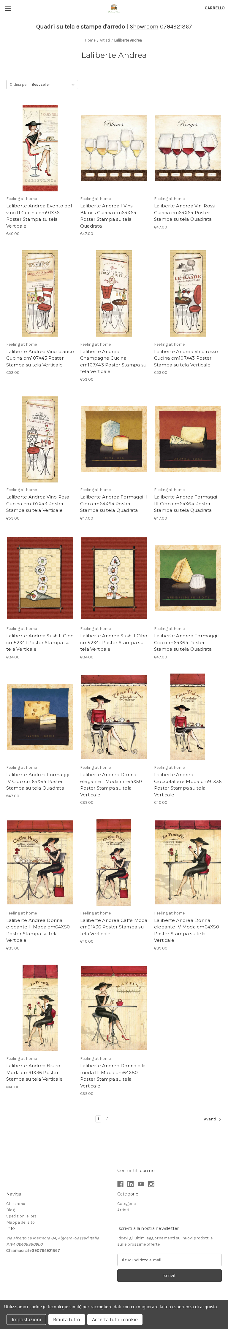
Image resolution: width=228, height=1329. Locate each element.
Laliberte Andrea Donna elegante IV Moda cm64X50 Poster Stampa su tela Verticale (186, 930)
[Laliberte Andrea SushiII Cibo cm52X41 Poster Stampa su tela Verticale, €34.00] (40, 578)
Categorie (126, 1203)
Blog (10, 1209)
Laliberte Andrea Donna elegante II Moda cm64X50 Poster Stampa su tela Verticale (38, 930)
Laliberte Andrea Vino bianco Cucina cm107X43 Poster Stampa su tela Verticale (40, 358)
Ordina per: (19, 84)
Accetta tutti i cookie (115, 1319)
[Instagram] (151, 1184)
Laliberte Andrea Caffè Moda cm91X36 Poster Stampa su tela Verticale (114, 926)
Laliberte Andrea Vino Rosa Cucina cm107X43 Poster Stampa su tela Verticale (37, 503)
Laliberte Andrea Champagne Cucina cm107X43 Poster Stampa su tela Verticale (113, 361)
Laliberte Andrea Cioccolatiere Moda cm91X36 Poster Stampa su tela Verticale (188, 785)
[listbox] (54, 84)
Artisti (123, 1209)
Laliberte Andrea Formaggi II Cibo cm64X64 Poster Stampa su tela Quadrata (114, 503)
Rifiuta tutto (66, 1319)
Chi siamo (15, 1203)
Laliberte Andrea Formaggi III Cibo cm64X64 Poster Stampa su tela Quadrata (185, 503)
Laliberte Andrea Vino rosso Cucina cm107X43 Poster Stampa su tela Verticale (186, 358)
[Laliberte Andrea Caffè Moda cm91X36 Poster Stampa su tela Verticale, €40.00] (114, 862)
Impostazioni (26, 1319)
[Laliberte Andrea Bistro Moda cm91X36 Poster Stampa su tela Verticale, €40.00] (40, 1008)
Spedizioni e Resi (21, 1216)
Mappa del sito (20, 1222)
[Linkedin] (130, 1184)
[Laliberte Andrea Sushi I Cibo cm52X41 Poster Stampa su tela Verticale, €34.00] (114, 578)
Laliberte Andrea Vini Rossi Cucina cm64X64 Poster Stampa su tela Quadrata (185, 212)
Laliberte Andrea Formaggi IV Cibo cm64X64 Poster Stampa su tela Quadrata (37, 781)
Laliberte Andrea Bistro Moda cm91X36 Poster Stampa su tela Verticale (34, 1072)
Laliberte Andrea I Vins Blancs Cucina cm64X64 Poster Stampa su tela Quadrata (108, 216)
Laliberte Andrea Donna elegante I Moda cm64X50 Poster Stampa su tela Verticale (111, 785)
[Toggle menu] (8, 8)
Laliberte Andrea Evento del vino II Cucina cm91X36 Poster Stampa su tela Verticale (39, 216)
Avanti (210, 1119)
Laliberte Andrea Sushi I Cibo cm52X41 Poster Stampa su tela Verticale (113, 642)
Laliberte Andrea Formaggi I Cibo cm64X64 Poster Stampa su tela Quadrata (187, 642)
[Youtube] (141, 1184)
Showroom (144, 26)
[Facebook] (120, 1184)
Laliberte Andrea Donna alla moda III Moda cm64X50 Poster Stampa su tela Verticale (113, 1076)
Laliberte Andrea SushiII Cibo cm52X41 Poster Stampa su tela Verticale (40, 642)
